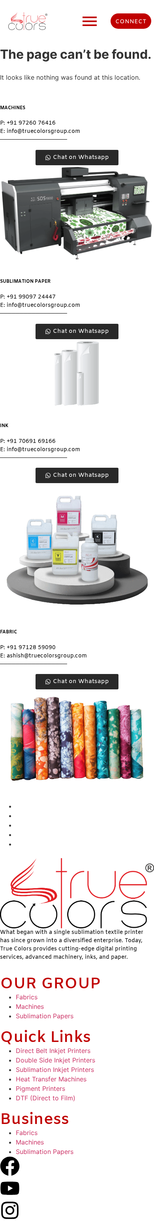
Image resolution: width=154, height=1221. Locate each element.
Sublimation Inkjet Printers (55, 1070)
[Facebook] (10, 1166)
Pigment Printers (40, 1088)
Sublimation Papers (44, 1016)
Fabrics (27, 997)
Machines (30, 1006)
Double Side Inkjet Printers (55, 1060)
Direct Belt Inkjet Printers (53, 1051)
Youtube (28, 816)
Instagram (30, 825)
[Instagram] (10, 1210)
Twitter (26, 844)
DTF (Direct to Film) (45, 1098)
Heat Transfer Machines (51, 1079)
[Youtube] (10, 1188)
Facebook (30, 806)
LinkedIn (28, 834)
